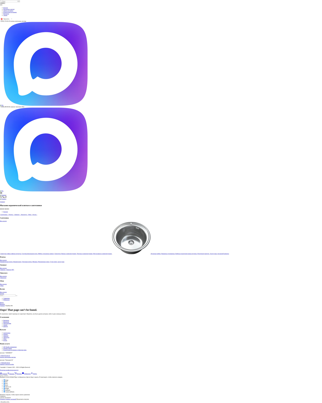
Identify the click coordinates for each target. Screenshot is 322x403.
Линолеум (6, 337)
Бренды (5, 326)
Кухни (5, 340)
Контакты (6, 13)
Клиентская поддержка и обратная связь (14, 350)
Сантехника (6, 333)
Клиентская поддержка (10, 12)
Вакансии (6, 322)
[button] (4, 209)
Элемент (2, 202)
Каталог (5, 7)
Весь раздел (3, 221)
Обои (4, 339)
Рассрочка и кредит (9, 9)
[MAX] (46, 105)
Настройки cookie (5, 401)
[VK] (2, 105)
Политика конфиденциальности (9, 370)
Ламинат (5, 336)
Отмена (3, 3)
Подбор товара (7, 348)
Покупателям (7, 323)
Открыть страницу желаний (8, 399)
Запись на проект (8, 10)
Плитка (5, 334)
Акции (5, 15)
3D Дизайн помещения (10, 347)
